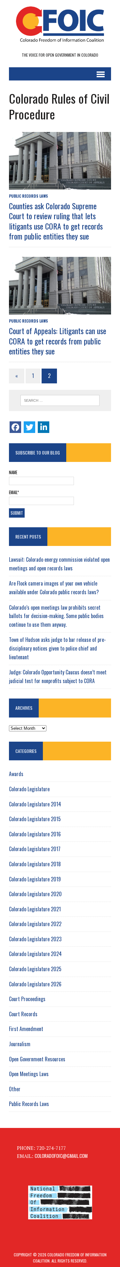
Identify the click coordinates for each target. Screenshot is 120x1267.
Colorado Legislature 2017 (34, 849)
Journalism (19, 1044)
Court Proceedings (27, 999)
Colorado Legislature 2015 (35, 819)
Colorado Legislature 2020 (35, 894)
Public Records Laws (28, 196)
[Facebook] (15, 427)
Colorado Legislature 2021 (35, 909)
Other (14, 1089)
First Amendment (26, 1029)
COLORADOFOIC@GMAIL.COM (61, 1155)
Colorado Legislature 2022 (35, 924)
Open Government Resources (37, 1059)
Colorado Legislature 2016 (35, 834)
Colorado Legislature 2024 (35, 954)
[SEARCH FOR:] (60, 400)
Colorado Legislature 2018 (35, 864)
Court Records (23, 1014)
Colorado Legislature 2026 (35, 984)
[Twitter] (29, 427)
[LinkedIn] (43, 427)
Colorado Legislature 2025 (35, 969)
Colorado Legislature (29, 789)
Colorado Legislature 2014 (35, 804)
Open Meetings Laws (29, 1074)
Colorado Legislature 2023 (35, 939)
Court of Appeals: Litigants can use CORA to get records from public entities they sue (57, 340)
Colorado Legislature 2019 (35, 879)
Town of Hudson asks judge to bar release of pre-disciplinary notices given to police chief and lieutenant (57, 648)
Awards (16, 774)
